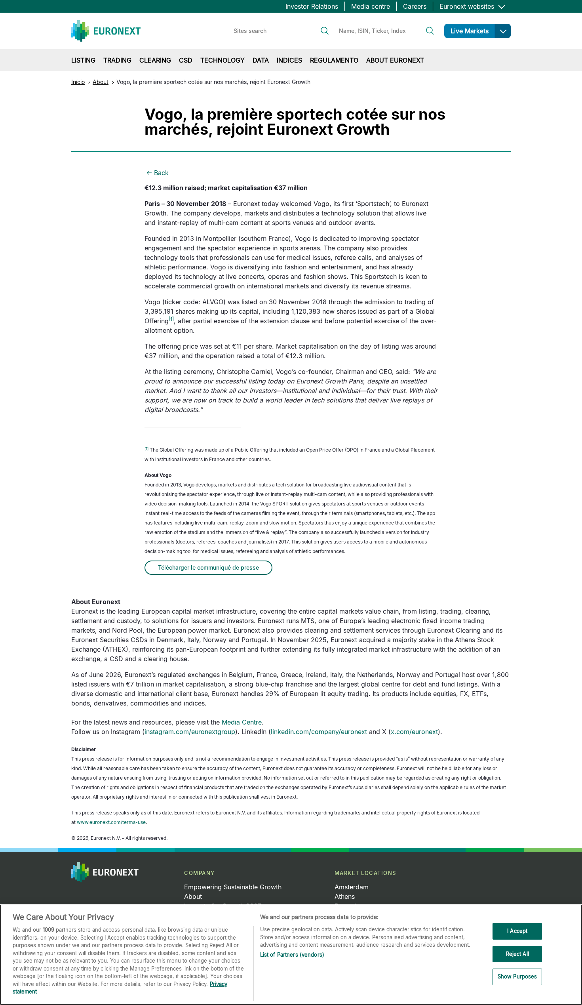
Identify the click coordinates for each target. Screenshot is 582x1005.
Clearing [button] (155, 60)
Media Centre (242, 722)
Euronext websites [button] (467, 6)
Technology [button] (222, 60)
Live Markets (470, 31)
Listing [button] (83, 60)
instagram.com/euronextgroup (190, 732)
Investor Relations (311, 6)
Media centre (370, 6)
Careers (414, 6)
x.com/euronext (414, 732)
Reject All (517, 954)
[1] (146, 448)
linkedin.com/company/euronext (319, 732)
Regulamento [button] (334, 60)
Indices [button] (289, 60)
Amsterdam (352, 887)
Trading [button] (117, 60)
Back (161, 173)
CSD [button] (185, 60)
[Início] (106, 31)
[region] (291, 954)
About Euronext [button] (395, 60)
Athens (345, 896)
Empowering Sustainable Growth (232, 887)
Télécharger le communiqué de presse (208, 567)
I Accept (517, 931)
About (100, 81)
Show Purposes (517, 977)
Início (78, 81)
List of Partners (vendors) (292, 955)
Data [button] (261, 60)
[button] (503, 31)
